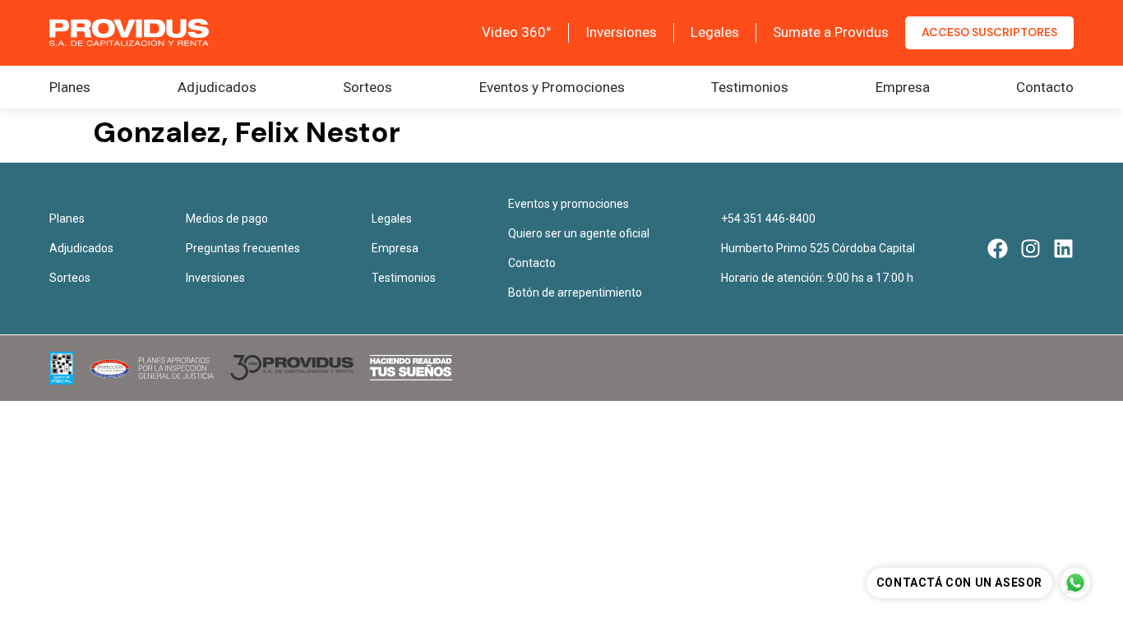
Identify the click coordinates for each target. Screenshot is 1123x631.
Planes (69, 87)
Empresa (903, 87)
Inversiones (621, 32)
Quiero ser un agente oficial (578, 233)
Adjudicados (217, 87)
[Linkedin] (1063, 248)
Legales (715, 32)
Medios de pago (227, 218)
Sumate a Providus (831, 32)
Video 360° (517, 32)
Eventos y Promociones (552, 87)
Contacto (1045, 87)
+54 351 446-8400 (768, 218)
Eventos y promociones (568, 203)
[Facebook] (997, 248)
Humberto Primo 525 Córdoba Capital (818, 248)
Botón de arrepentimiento (575, 292)
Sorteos (367, 87)
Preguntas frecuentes (243, 248)
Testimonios (749, 87)
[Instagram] (1030, 248)
